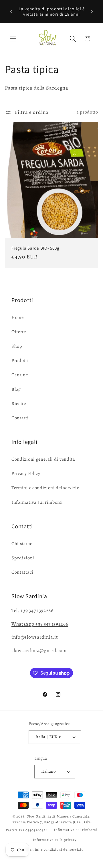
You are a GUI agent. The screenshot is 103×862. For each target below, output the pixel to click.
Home (17, 317)
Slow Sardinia (39, 816)
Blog (16, 389)
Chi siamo (21, 544)
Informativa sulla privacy (55, 839)
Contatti (20, 418)
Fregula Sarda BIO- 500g (35, 248)
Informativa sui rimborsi (37, 502)
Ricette (18, 403)
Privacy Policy (25, 473)
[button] (13, 38)
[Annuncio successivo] (92, 11)
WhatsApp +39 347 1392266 (39, 623)
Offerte (18, 332)
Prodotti (20, 360)
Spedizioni (22, 558)
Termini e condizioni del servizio (45, 488)
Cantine (19, 375)
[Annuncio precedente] (11, 11)
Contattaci (22, 572)
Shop (16, 346)
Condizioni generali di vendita (43, 459)
